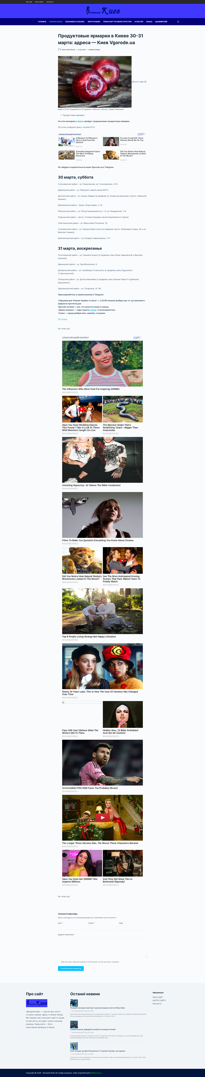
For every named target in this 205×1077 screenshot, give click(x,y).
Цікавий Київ (161, 22)
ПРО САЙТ (29, 2)
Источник (62, 319)
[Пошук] (178, 22)
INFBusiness (96, 1073)
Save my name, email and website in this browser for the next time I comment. (90, 962)
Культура (139, 22)
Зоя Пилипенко (77, 1011)
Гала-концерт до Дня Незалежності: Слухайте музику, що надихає (97, 1051)
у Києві (93, 310)
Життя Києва (94, 22)
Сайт (121, 923)
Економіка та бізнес (75, 22)
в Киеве (80, 121)
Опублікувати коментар (70, 968)
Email (91, 923)
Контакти (49, 2)
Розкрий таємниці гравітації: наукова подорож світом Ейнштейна (97, 1008)
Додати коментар (66, 934)
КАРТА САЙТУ (39, 2)
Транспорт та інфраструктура (117, 22)
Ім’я (60, 923)
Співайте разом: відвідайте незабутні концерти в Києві (93, 1029)
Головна (42, 22)
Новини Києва (55, 22)
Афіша (149, 22)
